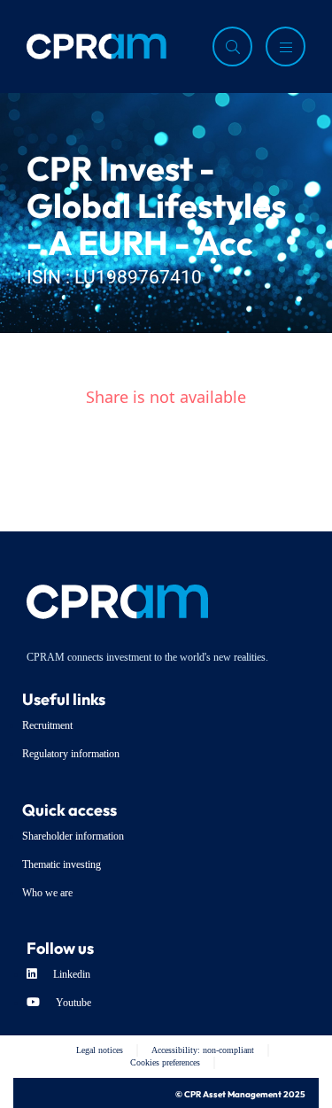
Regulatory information (71, 754)
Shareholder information (73, 836)
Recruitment (47, 725)
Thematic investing (61, 864)
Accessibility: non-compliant (202, 1050)
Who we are (47, 893)
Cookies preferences (165, 1062)
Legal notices (99, 1050)
